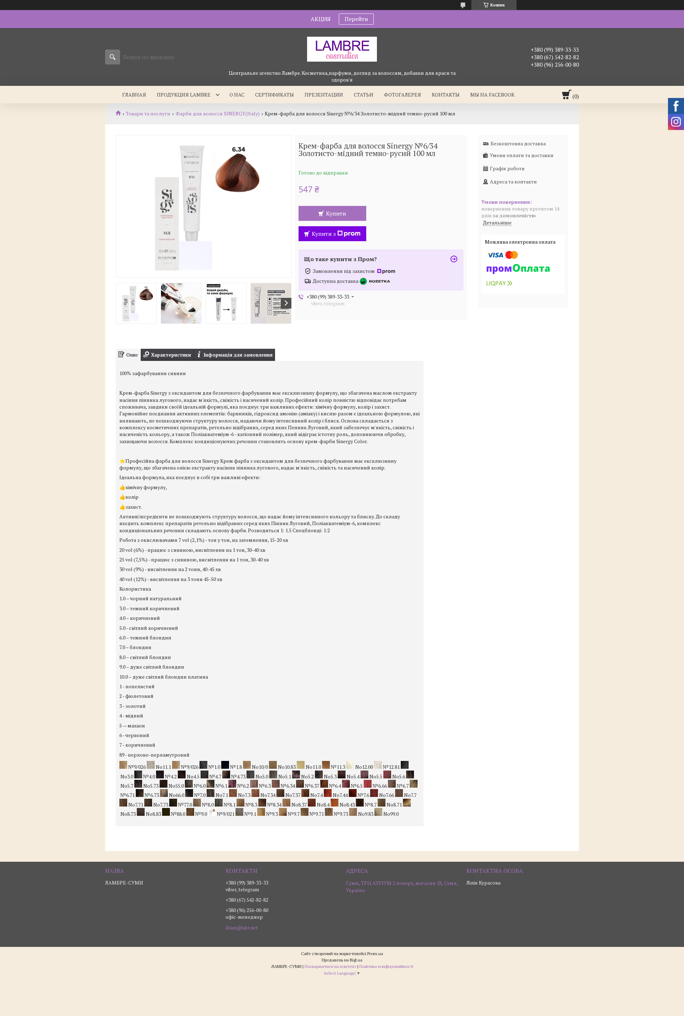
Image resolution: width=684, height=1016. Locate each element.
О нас (236, 94)
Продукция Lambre (184, 94)
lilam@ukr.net (242, 927)
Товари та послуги (148, 113)
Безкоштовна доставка (518, 143)
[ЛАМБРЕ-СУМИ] (342, 49)
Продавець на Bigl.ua (342, 960)
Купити (336, 213)
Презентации (324, 94)
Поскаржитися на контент (330, 966)
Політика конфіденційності (386, 966)
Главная (134, 94)
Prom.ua (375, 953)
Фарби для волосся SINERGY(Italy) (218, 113)
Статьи (363, 94)
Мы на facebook (492, 94)
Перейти (356, 19)
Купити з (324, 234)
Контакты (446, 94)
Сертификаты (274, 94)
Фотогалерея (402, 94)
